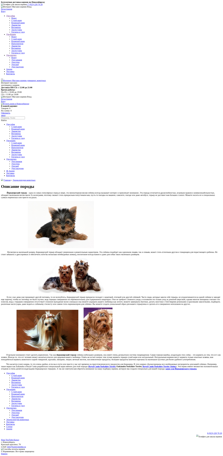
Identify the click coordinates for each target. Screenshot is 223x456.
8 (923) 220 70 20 (214, 433)
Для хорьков (16, 161)
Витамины (16, 27)
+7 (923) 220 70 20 (35, 4)
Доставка (10, 71)
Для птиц (15, 62)
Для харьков (16, 60)
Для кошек (10, 140)
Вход (3, 11)
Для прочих (11, 55)
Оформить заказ (5, 114)
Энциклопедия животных (17, 419)
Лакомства (16, 25)
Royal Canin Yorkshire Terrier (102, 366)
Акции (9, 69)
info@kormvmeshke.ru (16, 447)
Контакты (10, 74)
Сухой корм (16, 20)
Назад (14, 18)
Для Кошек (11, 34)
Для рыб (15, 64)
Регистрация (6, 9)
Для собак (10, 16)
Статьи (9, 426)
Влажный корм (18, 23)
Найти (4, 120)
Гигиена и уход (18, 32)
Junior (173, 366)
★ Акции (10, 171)
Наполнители (17, 44)
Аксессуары (16, 30)
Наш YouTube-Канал (10, 440)
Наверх (4, 454)
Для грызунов (17, 67)
